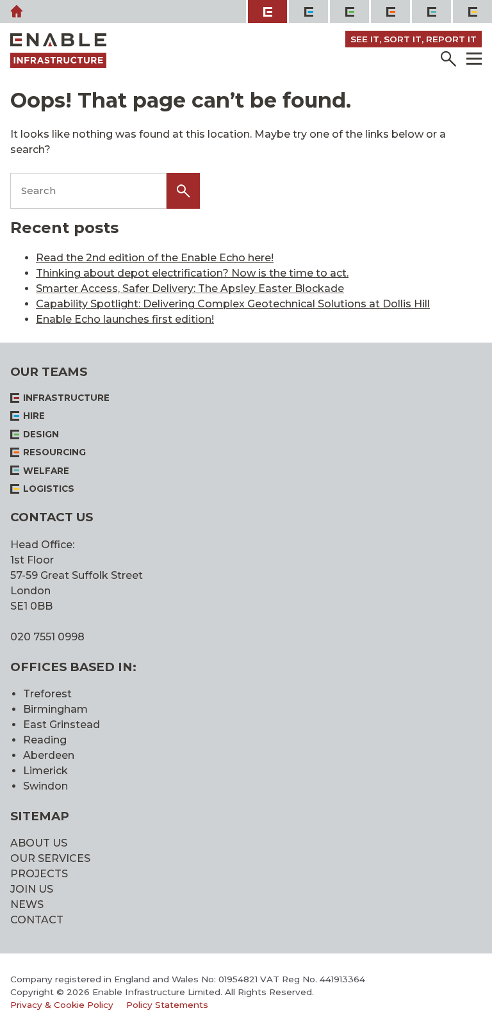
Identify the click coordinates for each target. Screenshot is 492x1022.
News (27, 904)
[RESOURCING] (389, 11)
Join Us (31, 889)
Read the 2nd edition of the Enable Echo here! (155, 258)
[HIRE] (307, 11)
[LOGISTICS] (471, 11)
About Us (38, 843)
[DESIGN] (348, 11)
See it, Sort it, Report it (413, 39)
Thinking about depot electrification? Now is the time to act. (192, 273)
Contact (36, 920)
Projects (39, 874)
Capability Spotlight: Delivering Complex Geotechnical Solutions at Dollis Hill (233, 304)
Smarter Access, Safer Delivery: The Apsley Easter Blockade (190, 288)
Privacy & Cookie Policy (61, 1005)
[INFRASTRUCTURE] (266, 11)
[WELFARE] (430, 11)
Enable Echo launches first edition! (125, 319)
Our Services (50, 858)
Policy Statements (167, 1005)
